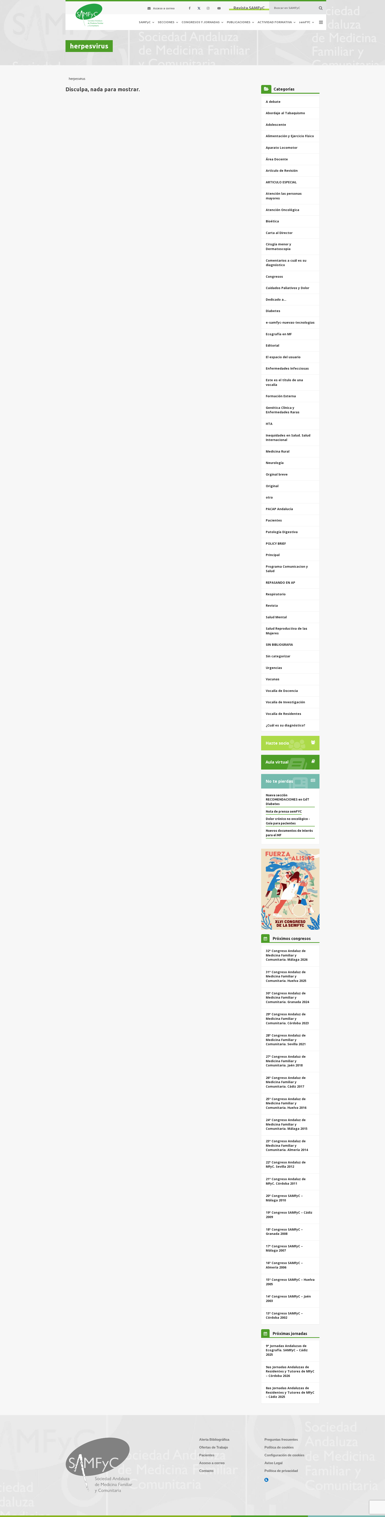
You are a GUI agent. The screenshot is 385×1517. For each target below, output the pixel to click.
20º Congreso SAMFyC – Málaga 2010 (284, 1198)
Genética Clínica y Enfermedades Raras (282, 410)
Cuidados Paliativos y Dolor (287, 288)
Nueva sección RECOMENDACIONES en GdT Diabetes (287, 799)
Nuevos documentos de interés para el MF (289, 833)
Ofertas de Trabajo (213, 1447)
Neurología (275, 463)
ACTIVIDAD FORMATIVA (275, 22)
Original (272, 486)
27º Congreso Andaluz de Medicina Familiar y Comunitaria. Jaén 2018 (286, 1060)
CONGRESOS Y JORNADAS (201, 22)
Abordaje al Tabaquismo (285, 113)
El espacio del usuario (283, 357)
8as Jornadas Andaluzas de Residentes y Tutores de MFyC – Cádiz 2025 (290, 1392)
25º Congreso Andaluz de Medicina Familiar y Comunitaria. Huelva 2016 (286, 1103)
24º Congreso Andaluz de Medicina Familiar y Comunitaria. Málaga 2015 (286, 1124)
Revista (272, 605)
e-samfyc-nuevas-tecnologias (290, 322)
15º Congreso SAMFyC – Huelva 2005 (290, 1281)
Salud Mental (276, 617)
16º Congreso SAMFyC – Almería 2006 (284, 1265)
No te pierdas (279, 781)
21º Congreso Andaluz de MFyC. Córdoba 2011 (286, 1181)
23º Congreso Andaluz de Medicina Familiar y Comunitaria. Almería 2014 (287, 1145)
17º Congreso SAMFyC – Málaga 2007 (284, 1248)
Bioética (272, 221)
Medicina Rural (277, 451)
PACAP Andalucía (279, 509)
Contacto (206, 1471)
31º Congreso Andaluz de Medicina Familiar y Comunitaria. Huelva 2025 (286, 976)
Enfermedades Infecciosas (287, 368)
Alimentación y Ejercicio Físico (290, 136)
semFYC (304, 22)
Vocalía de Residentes (283, 714)
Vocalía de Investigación (285, 702)
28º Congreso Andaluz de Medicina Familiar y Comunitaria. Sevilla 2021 (286, 1039)
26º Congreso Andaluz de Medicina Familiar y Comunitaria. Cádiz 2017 (286, 1082)
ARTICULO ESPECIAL (281, 182)
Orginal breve (277, 474)
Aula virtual (277, 762)
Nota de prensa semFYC (284, 811)
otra (269, 497)
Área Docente (277, 159)
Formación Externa (281, 396)
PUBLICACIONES (238, 22)
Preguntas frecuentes (281, 1439)
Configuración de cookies (284, 1455)
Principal (273, 555)
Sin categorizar (278, 656)
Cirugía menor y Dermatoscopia (278, 246)
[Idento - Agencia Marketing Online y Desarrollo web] (266, 1480)
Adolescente (276, 124)
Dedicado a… (276, 299)
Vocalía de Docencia (282, 691)
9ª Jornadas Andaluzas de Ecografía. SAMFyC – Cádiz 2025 (287, 1350)
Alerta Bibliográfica (214, 1439)
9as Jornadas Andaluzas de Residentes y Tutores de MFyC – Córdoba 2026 (290, 1371)
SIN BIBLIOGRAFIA (279, 644)
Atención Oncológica (282, 210)
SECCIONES (166, 22)
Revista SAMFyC (249, 8)
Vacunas (272, 679)
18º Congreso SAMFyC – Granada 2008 (284, 1231)
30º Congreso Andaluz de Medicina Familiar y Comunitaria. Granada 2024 (287, 997)
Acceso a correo (212, 1463)
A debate (273, 101)
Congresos (274, 276)
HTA (269, 424)
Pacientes (274, 520)
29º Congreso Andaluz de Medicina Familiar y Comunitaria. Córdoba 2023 (287, 1018)
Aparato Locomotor (281, 147)
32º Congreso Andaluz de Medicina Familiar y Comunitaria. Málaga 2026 (286, 955)
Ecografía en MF (279, 334)
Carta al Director (279, 233)
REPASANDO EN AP (280, 582)
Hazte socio (277, 743)
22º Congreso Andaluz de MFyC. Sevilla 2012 (286, 1164)
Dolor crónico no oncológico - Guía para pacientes (288, 821)
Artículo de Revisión (282, 170)
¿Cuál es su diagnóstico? (285, 725)
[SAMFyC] (89, 15)
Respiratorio (276, 594)
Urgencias (274, 668)
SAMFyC (145, 22)
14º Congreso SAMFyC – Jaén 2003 (288, 1298)
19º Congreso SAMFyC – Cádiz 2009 (289, 1214)
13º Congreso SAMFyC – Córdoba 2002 (284, 1315)
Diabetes (273, 311)
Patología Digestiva (282, 532)
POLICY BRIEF (276, 543)
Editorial (272, 345)
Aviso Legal (273, 1463)
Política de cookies (279, 1447)
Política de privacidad (281, 1471)
